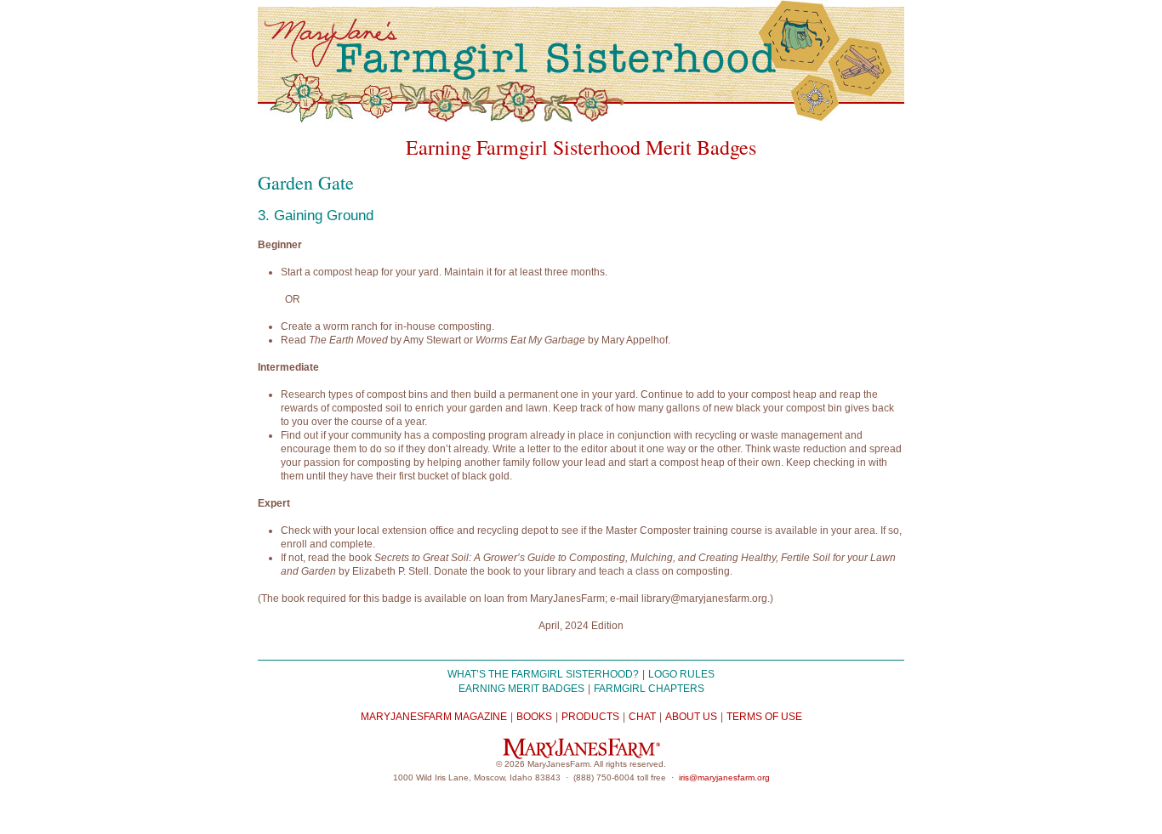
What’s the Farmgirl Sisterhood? (543, 674)
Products (590, 717)
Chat (642, 717)
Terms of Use (764, 717)
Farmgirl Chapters (649, 689)
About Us (691, 717)
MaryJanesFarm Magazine (434, 717)
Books (534, 717)
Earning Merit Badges (521, 689)
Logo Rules (681, 674)
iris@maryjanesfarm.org (724, 777)
